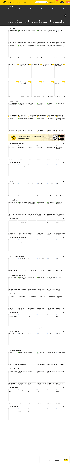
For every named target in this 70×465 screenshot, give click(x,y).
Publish (50, 2)
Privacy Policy (57, 460)
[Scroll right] (65, 15)
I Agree (65, 459)
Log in (62, 2)
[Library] (54, 2)
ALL (63, 143)
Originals (24, 2)
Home (9, 2)
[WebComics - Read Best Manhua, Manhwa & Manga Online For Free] (5, 2)
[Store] (57, 2)
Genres (14, 2)
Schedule (19, 2)
